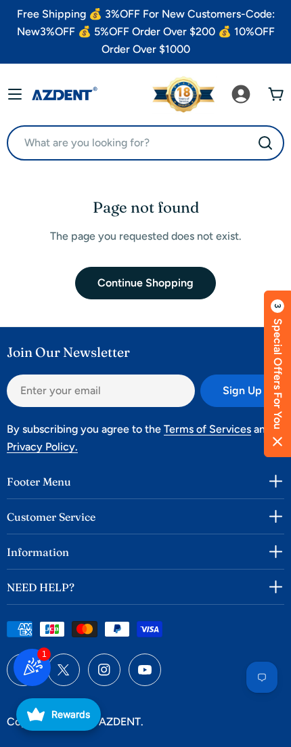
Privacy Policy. (42, 446)
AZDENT (120, 721)
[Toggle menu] (15, 94)
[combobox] (145, 143)
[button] (277, 374)
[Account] (241, 94)
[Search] (265, 143)
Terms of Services (207, 429)
